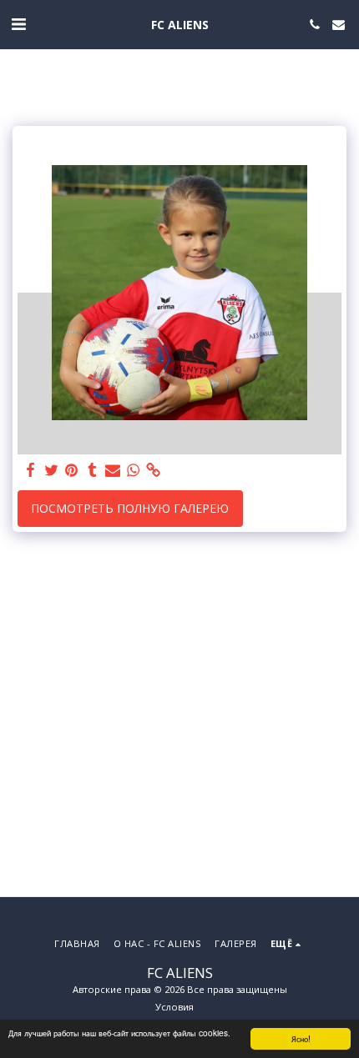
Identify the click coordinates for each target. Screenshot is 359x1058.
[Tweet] (51, 470)
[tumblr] (92, 470)
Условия (174, 1006)
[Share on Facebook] (30, 470)
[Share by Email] (112, 470)
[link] (153, 470)
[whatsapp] (133, 470)
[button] (18, 24)
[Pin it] (71, 470)
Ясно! (301, 1038)
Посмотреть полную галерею (130, 508)
